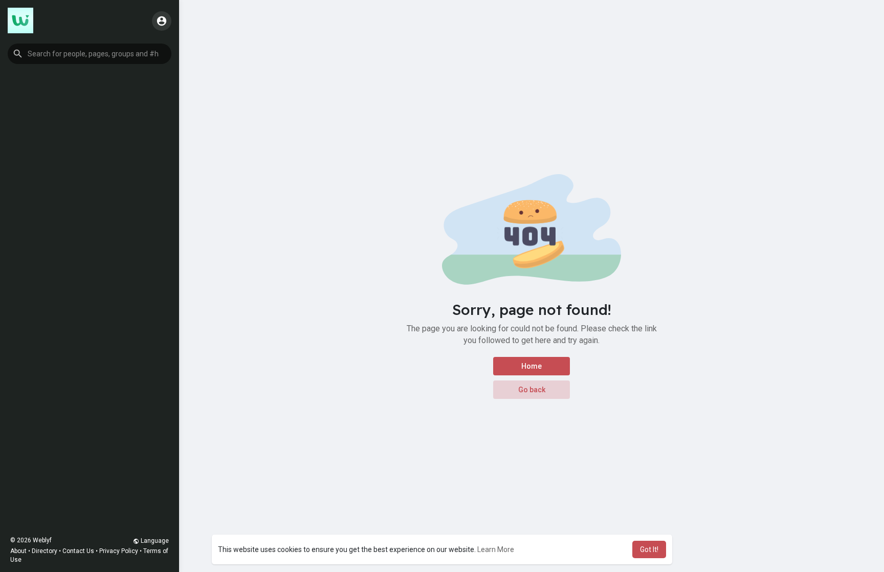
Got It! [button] (649, 549)
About (18, 551)
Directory (44, 551)
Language (154, 540)
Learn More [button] (495, 549)
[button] (89, 54)
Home (531, 366)
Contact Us (78, 551)
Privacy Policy (118, 551)
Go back (531, 390)
